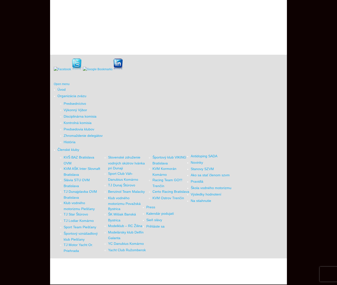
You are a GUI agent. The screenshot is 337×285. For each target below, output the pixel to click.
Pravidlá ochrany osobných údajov (190, 272)
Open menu (62, 84)
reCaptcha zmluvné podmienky (229, 272)
